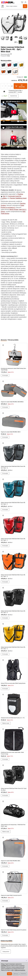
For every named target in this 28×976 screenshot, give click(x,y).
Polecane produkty (13, 340)
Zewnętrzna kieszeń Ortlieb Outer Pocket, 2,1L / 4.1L (13, 717)
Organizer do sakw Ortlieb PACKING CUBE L (10, 860)
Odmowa (16, 973)
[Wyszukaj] (25, 6)
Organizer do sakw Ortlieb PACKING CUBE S (11, 432)
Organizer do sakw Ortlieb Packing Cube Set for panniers (13, 930)
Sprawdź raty (13, 95)
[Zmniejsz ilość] (9, 86)
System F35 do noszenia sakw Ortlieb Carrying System (13, 683)
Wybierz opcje (5, 723)
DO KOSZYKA (22, 86)
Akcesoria (4, 340)
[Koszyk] (22, 2)
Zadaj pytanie (5, 951)
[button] (2, 38)
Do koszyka (5, 375)
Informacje (4, 961)
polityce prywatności (20, 970)
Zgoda (9, 973)
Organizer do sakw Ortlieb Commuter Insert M (11, 895)
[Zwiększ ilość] (2, 86)
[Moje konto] (26, 2)
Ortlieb (8, 56)
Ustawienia (23, 973)
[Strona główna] (8, 2)
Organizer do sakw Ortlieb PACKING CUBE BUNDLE (12, 401)
